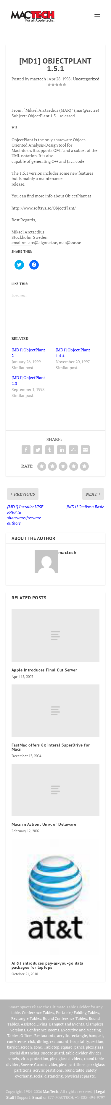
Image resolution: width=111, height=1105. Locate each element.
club (31, 1041)
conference (16, 1041)
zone (38, 1047)
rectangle (78, 1035)
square (67, 1047)
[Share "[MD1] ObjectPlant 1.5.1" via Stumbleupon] (73, 450)
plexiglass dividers (66, 1058)
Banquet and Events (66, 1024)
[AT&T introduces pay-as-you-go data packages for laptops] (56, 897)
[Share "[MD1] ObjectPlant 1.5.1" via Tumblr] (50, 450)
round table (74, 1070)
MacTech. (51, 1091)
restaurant (59, 1041)
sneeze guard (52, 1053)
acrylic (63, 1035)
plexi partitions (72, 1064)
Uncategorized (86, 79)
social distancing (24, 1053)
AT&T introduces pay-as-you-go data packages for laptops (47, 965)
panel (79, 1047)
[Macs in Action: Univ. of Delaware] (56, 790)
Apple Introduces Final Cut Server (44, 670)
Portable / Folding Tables (77, 1012)
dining (42, 1041)
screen (26, 1047)
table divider (76, 1053)
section (97, 1041)
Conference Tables (38, 1012)
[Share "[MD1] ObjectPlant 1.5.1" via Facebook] (26, 450)
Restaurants (44, 1035)
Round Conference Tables (65, 1018)
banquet (96, 1035)
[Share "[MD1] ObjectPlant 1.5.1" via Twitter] (38, 450)
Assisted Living (34, 1024)
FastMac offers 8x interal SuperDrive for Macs (51, 747)
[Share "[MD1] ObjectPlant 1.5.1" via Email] (85, 450)
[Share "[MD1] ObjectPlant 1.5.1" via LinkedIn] (61, 450)
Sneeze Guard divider (39, 1064)
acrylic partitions (48, 1070)
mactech (38, 79)
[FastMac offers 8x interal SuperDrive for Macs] (56, 710)
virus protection (34, 1058)
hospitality (79, 1041)
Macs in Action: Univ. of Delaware (44, 824)
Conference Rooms (43, 1030)
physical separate (80, 1076)
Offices (26, 1035)
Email (37, 1097)
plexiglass (94, 1047)
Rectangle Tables (26, 1018)
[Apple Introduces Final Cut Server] (56, 635)
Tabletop (51, 1047)
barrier (13, 1047)
